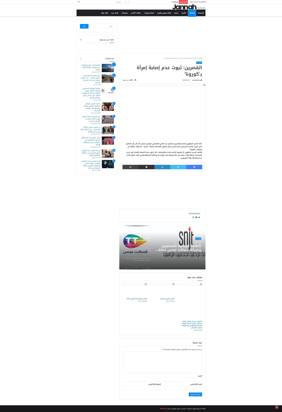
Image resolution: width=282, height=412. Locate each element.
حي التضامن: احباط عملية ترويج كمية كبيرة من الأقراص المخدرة (91, 119)
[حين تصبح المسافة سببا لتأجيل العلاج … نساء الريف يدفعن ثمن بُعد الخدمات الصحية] (108, 78)
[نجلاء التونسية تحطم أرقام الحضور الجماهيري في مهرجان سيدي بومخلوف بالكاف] (108, 141)
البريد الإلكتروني (196, 384)
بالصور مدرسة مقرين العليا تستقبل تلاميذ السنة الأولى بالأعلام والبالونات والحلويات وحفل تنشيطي (192, 324)
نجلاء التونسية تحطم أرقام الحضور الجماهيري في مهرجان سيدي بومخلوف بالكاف (90, 141)
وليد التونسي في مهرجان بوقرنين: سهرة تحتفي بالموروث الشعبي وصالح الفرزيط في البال (91, 165)
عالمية (184, 13)
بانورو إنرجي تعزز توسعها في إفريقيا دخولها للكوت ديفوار (91, 67)
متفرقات (124, 13)
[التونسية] (188, 6)
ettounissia (196, 80)
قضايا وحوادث (149, 13)
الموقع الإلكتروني (154, 384)
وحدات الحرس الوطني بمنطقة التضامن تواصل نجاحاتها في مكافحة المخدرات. (183, 249)
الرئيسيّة (201, 13)
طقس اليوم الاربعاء (167, 298)
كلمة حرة (114, 13)
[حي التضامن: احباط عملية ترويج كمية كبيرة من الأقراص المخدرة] (108, 119)
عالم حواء (104, 13)
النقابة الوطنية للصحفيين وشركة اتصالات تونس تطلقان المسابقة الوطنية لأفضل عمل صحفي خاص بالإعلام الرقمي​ (139, 2)
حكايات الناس (136, 13)
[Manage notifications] (277, 407)
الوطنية (192, 13)
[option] (162, 247)
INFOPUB (163, 408)
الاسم (200, 376)
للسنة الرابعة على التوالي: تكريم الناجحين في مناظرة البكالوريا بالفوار (90, 153)
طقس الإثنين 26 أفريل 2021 (136, 298)
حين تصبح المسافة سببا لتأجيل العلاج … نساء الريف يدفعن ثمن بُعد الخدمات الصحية (90, 79)
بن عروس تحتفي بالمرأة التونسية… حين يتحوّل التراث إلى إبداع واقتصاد (90, 129)
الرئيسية (198, 58)
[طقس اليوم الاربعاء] (162, 290)
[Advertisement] (162, 34)
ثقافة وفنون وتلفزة (164, 13)
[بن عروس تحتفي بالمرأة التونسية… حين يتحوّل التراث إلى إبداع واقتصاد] (108, 130)
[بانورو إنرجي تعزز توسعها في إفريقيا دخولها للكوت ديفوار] (108, 68)
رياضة (176, 13)
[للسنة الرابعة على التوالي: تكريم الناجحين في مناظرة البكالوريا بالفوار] (108, 153)
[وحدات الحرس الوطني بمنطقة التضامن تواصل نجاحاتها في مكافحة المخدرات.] (108, 107)
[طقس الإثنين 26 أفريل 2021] (135, 290)
